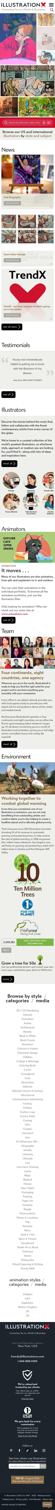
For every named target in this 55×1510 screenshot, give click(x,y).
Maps (27, 1175)
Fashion (27, 1107)
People (27, 1209)
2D (27, 1311)
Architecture (27, 1027)
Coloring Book (27, 1065)
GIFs (27, 1124)
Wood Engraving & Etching (27, 1264)
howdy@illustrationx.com (27, 1356)
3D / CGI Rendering (27, 1010)
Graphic (27, 1129)
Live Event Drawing (27, 1167)
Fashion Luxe (27, 1112)
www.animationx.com (14, 614)
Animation (27, 1019)
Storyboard (27, 1243)
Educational (27, 1095)
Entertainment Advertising (28, 1099)
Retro (27, 1230)
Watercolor (27, 1260)
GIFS (27, 1298)
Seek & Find (27, 1234)
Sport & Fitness (27, 1238)
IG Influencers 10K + (27, 1141)
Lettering (27, 1154)
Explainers (27, 1302)
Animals (27, 1014)
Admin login (47, 1499)
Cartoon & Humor (27, 1048)
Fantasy (27, 1103)
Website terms (44, 1495)
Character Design (27, 1052)
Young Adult (28, 1268)
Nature (28, 1183)
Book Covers (27, 1040)
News (8, 149)
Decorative (27, 1082)
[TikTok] (27, 1451)
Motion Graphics (27, 1307)
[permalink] (51, 207)
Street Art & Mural (27, 1247)
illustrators (12, 136)
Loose (27, 1171)
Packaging (27, 1192)
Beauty (27, 1031)
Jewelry (27, 1150)
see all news (10, 326)
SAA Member (35, 1499)
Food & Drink (27, 1116)
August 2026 (27, 1478)
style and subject (38, 136)
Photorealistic (27, 1213)
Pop (27, 1222)
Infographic (27, 1145)
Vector (27, 1255)
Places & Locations (27, 1217)
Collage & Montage (27, 1061)
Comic (27, 1069)
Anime (27, 1023)
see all (6, 394)
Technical (27, 1251)
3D (27, 1315)
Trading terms (8, 1499)
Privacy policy (22, 1499)
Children (27, 1057)
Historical (27, 1133)
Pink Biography (12, 197)
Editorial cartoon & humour (27, 1090)
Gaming (27, 1120)
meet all (7, 463)
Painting (27, 1196)
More (6, 950)
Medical (27, 1179)
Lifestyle (27, 1158)
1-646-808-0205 (27, 1361)
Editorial (27, 1086)
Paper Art (27, 1200)
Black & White (27, 1036)
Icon (27, 1137)
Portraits (27, 1226)
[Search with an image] (49, 123)
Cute (27, 1078)
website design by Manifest (13, 1504)
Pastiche (27, 1205)
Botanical (27, 1044)
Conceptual (27, 1074)
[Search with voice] (44, 123)
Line (27, 1162)
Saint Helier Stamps (14, 254)
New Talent (27, 1188)
